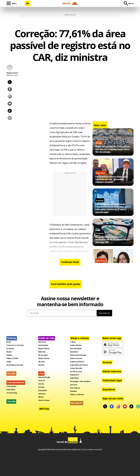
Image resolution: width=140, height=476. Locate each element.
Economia (99, 201)
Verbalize (73, 391)
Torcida (11, 401)
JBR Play (44, 408)
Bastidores (74, 352)
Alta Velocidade (75, 349)
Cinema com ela (76, 358)
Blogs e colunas (80, 338)
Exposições (42, 390)
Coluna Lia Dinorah (77, 362)
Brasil (8, 342)
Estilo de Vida (46, 338)
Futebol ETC (74, 375)
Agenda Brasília (44, 377)
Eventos (41, 387)
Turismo (41, 365)
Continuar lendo (70, 262)
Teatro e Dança (44, 400)
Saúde (8, 362)
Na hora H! (77, 403)
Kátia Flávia (100, 173)
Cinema (41, 384)
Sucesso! (73, 385)
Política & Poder (12, 358)
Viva (41, 373)
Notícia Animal (43, 358)
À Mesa (73, 342)
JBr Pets (41, 362)
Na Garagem (43, 355)
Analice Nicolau (76, 345)
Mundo (8, 352)
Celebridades (11, 386)
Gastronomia (43, 345)
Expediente (109, 389)
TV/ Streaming (11, 393)
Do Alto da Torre (76, 372)
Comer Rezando (76, 368)
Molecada (42, 352)
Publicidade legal (112, 380)
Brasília (99, 143)
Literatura (42, 394)
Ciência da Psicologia (78, 355)
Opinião (9, 355)
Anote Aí (41, 381)
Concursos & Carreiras (15, 345)
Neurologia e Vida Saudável (80, 381)
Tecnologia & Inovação (14, 365)
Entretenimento (15, 382)
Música (41, 397)
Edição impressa (112, 371)
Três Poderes (75, 388)
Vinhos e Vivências (77, 395)
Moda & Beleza (43, 349)
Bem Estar (42, 342)
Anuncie (107, 362)
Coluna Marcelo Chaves (79, 365)
